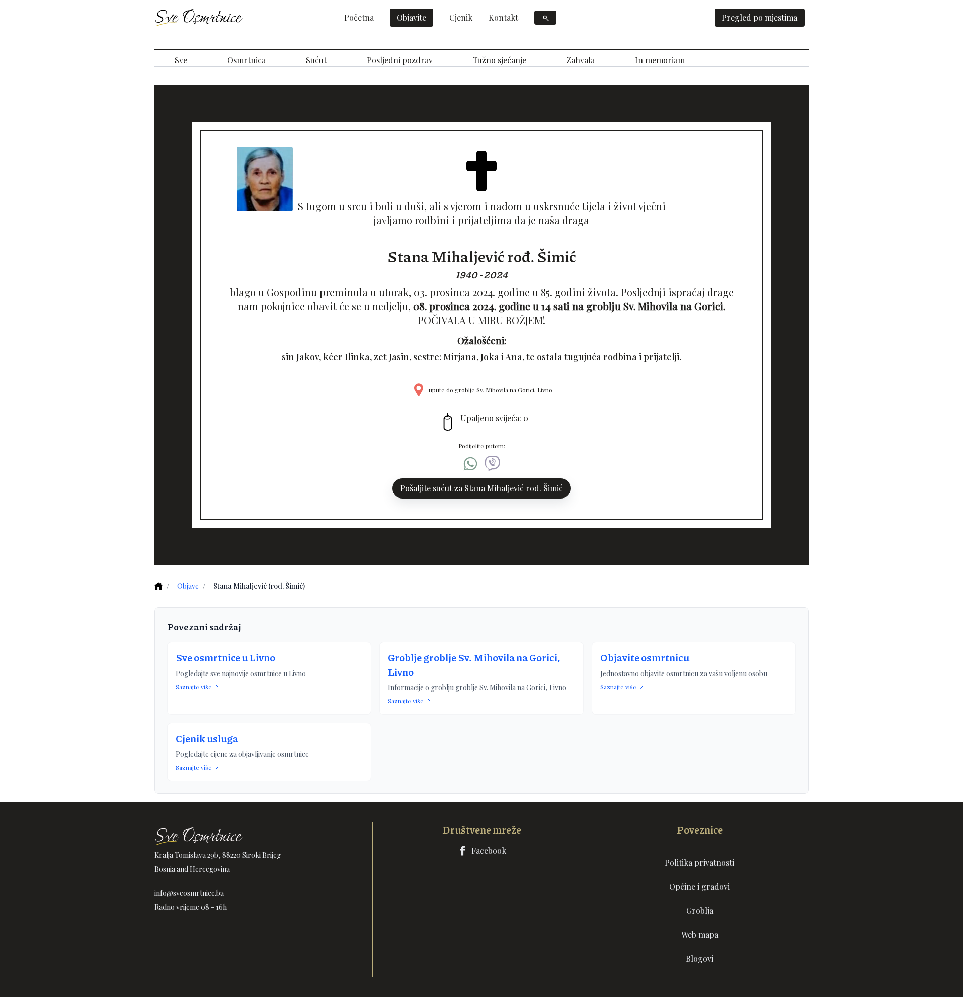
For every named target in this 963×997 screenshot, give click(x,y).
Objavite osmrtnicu (644, 657)
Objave (188, 586)
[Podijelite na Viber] (493, 464)
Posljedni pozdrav (400, 60)
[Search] (545, 18)
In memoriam (660, 60)
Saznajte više (194, 687)
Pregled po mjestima (759, 17)
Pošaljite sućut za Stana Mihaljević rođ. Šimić (481, 488)
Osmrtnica (246, 60)
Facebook (488, 850)
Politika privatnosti (699, 862)
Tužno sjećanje (499, 60)
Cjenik (460, 17)
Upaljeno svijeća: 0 (494, 418)
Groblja (699, 910)
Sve (181, 60)
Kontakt (503, 17)
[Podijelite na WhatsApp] (470, 464)
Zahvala (580, 60)
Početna (359, 17)
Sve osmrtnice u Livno (225, 657)
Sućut (316, 60)
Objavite (411, 17)
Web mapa (699, 934)
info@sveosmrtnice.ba (189, 893)
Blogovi (699, 958)
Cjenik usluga (207, 738)
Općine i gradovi (699, 886)
